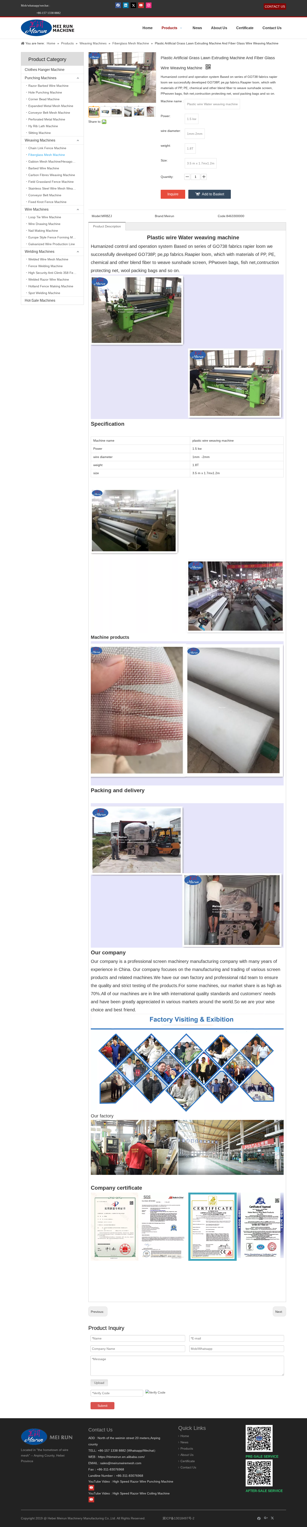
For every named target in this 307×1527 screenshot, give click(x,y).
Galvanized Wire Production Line (51, 244)
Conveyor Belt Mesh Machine (49, 112)
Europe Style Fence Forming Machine (55, 237)
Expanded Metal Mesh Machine (50, 106)
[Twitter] (133, 5)
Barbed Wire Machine (43, 168)
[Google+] (266, 1518)
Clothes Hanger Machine (45, 70)
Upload (99, 1383)
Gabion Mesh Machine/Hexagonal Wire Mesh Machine (56, 161)
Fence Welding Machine (45, 266)
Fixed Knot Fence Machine (47, 202)
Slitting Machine (39, 133)
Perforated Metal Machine (46, 119)
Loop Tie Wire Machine (44, 217)
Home (184, 1436)
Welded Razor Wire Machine (48, 279)
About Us (187, 1455)
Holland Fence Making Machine (50, 286)
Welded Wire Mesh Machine (48, 259)
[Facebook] (118, 5)
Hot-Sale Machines (40, 300)
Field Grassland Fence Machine (51, 181)
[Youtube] (141, 5)
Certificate (187, 1461)
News (184, 1442)
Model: (96, 216)
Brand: (159, 216)
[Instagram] (148, 5)
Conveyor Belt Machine (44, 195)
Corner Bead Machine (44, 99)
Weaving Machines (40, 140)
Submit (102, 1405)
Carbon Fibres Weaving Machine (51, 175)
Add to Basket (213, 194)
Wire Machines (37, 209)
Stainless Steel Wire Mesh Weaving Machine (56, 188)
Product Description (107, 226)
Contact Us (188, 1467)
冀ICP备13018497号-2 (178, 1518)
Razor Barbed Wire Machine (48, 85)
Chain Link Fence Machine (47, 148)
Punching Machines (40, 78)
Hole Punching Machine (45, 92)
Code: (222, 216)
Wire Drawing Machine (44, 224)
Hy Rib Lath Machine (43, 126)
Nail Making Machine (43, 230)
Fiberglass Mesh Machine (46, 155)
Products (186, 1448)
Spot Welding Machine (44, 293)
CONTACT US (275, 6)
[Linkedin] (126, 5)
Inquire (172, 194)
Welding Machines (39, 251)
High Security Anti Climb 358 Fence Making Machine (56, 273)
